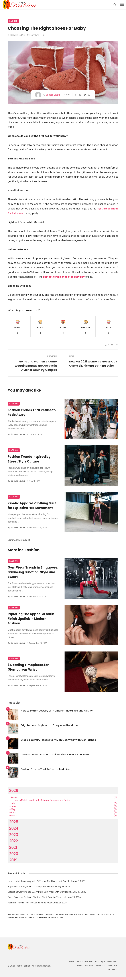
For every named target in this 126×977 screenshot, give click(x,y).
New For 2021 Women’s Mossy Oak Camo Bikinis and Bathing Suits (93, 364)
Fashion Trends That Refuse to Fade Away (32, 412)
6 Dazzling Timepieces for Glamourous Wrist (28, 667)
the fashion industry (55, 918)
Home (72, 961)
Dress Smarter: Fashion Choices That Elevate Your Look (55, 754)
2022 (13, 841)
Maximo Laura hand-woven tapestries (21, 918)
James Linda (53, 94)
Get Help (112, 969)
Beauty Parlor (85, 961)
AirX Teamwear (13, 914)
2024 (13, 828)
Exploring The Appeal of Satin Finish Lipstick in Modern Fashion (31, 618)
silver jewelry (42, 918)
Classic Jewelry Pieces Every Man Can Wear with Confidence (58, 740)
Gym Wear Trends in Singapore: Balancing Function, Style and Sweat (33, 572)
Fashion (13, 21)
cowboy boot (50, 914)
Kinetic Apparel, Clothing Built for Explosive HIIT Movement (32, 505)
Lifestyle (112, 965)
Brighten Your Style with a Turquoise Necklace (49, 725)
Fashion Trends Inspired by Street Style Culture (29, 458)
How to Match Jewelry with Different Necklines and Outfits (57, 710)
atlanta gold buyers (27, 914)
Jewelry (100, 965)
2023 (13, 834)
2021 (13, 847)
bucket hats (40, 914)
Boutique (100, 961)
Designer (112, 961)
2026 (13, 790)
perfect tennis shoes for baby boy (64, 276)
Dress (79, 965)
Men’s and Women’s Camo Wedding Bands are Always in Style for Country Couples (36, 366)
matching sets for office (105, 914)
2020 (13, 853)
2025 (13, 821)
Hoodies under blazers (86, 914)
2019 (13, 860)
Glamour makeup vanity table (66, 914)
